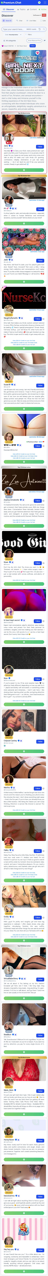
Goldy (6, 917)
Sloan (6, 562)
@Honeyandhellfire (10, 790)
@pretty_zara (8, 148)
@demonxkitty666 (9, 680)
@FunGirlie (7, 1251)
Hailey (6, 850)
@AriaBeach (7, 210)
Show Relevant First (34, 40)
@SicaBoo (7, 447)
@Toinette (7, 502)
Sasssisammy (9, 1196)
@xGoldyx (7, 919)
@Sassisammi (8, 1198)
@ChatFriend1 (8, 1142)
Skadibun (8, 1035)
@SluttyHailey (8, 852)
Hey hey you (9, 1249)
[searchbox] (38, 34)
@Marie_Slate (8, 1092)
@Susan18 (7, 387)
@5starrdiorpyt (8, 743)
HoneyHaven (9, 1140)
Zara (6, 146)
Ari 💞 (6, 208)
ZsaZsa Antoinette (12, 500)
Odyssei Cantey (10, 741)
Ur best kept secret (12, 620)
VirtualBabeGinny (11, 978)
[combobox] (35, 34)
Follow (33, 46)
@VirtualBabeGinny (10, 981)
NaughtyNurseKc (11, 318)
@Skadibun (7, 1037)
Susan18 (7, 385)
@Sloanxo (7, 564)
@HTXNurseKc (8, 320)
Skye (6, 678)
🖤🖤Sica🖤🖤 (10, 445)
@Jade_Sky (7, 262)
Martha (7, 788)
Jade (6, 260)
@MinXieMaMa (8, 622)
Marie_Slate (9, 1090)
